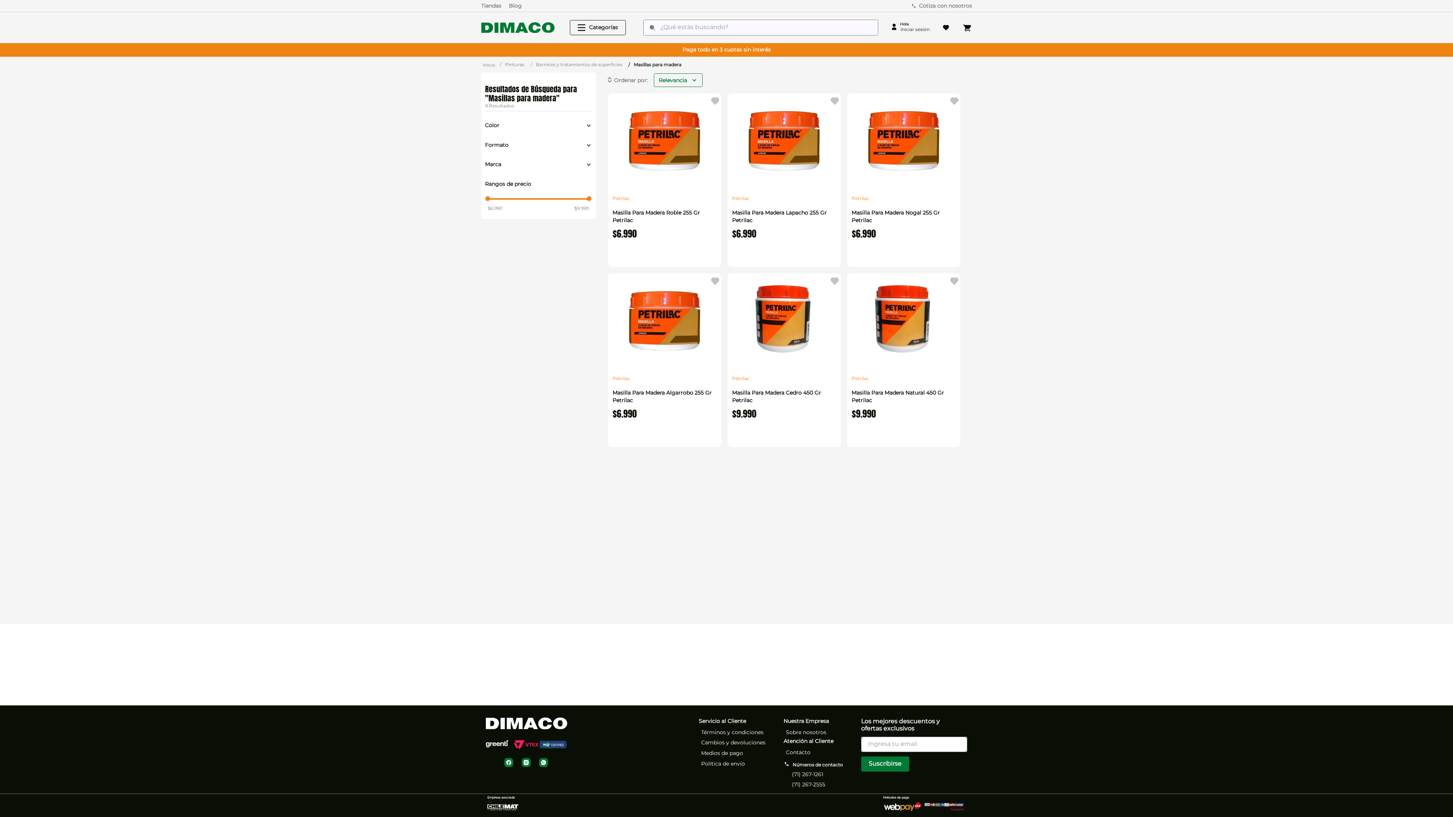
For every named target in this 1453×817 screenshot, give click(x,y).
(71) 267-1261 (807, 774)
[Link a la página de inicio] (489, 65)
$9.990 (581, 208)
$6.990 (495, 208)
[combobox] (761, 27)
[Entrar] (910, 27)
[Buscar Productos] (652, 27)
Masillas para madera (657, 64)
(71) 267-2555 (808, 784)
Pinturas (514, 64)
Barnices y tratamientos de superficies (579, 64)
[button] (538, 125)
